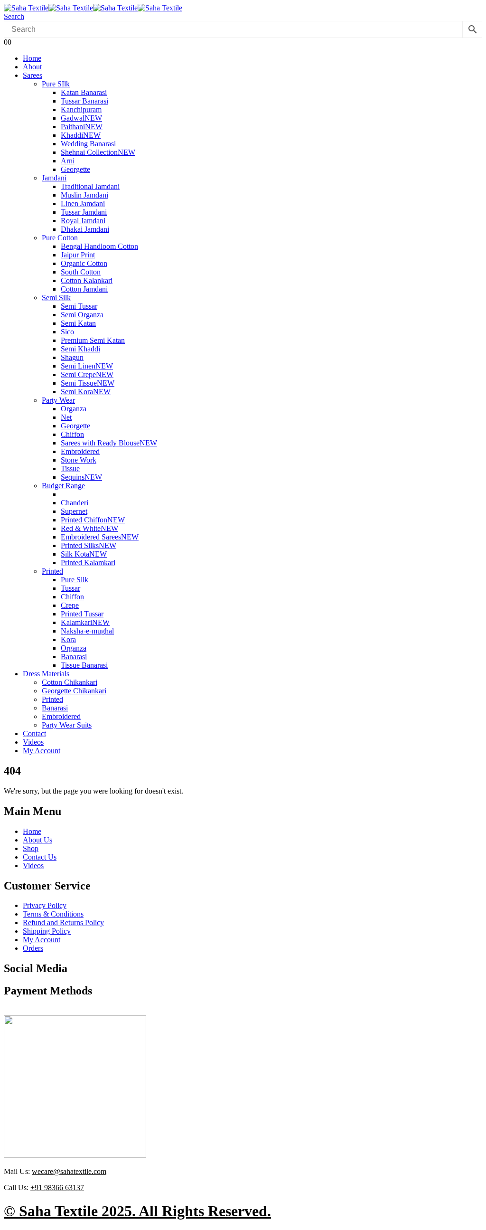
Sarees (32, 75)
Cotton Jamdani (84, 289)
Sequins (81, 477)
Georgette (75, 169)
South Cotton (81, 272)
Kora (68, 639)
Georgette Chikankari (74, 691)
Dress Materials (46, 674)
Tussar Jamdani (84, 212)
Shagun (72, 357)
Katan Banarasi (84, 92)
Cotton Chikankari (69, 682)
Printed (52, 571)
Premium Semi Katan (93, 340)
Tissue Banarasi (84, 665)
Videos (33, 742)
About (32, 67)
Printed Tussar (82, 614)
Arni (68, 161)
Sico (67, 332)
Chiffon (72, 434)
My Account (41, 751)
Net (66, 417)
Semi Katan (78, 323)
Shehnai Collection (98, 152)
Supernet (74, 511)
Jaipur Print (78, 255)
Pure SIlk (56, 84)
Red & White (89, 528)
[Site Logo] (93, 8)
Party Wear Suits (67, 725)
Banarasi (74, 657)
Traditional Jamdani (90, 186)
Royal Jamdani (83, 221)
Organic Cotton (84, 263)
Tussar (70, 588)
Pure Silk (74, 580)
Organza (73, 409)
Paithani (82, 127)
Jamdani (54, 178)
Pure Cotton (60, 238)
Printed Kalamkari (88, 562)
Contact (34, 733)
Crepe (70, 605)
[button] (14, 16)
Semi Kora (86, 392)
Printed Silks (88, 545)
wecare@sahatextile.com (69, 1171)
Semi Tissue (87, 383)
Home (32, 58)
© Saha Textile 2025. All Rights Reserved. (137, 1211)
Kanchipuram (81, 109)
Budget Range (63, 486)
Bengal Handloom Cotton (99, 246)
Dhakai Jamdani (85, 229)
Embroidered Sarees (100, 537)
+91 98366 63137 (57, 1187)
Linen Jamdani (83, 203)
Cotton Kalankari (86, 280)
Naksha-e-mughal (87, 631)
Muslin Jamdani (84, 195)
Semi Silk (56, 297)
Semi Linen (87, 366)
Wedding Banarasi (88, 144)
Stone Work (78, 460)
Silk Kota (84, 554)
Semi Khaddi (80, 349)
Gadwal (81, 118)
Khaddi (81, 135)
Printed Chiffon (93, 520)
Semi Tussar (79, 306)
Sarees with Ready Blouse (109, 443)
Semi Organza (82, 315)
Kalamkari (85, 622)
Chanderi (74, 503)
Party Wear (58, 400)
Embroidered (80, 451)
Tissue (70, 468)
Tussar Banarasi (84, 101)
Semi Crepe (87, 374)
